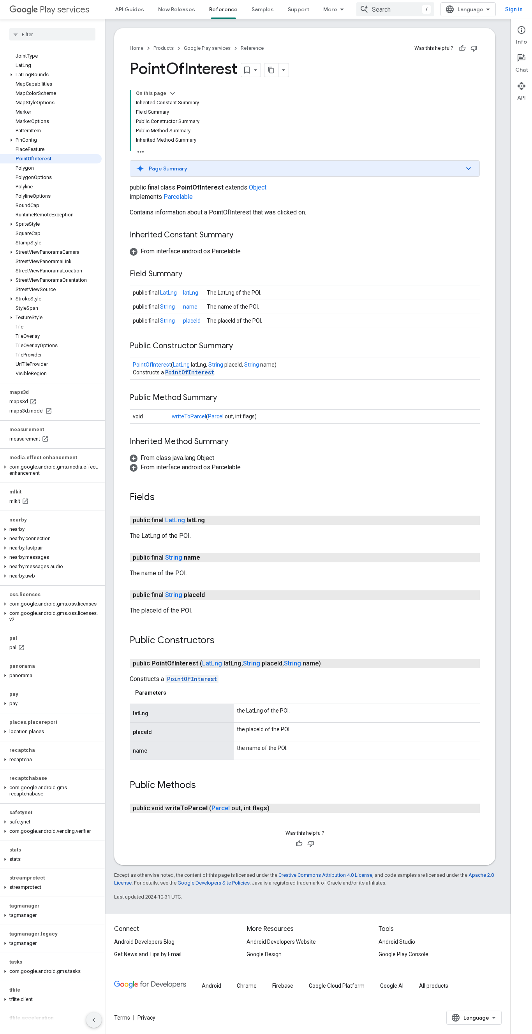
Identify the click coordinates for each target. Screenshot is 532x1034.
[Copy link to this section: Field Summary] (190, 274)
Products (163, 48)
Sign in (514, 9)
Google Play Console (403, 954)
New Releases (176, 9)
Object (257, 187)
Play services (64, 9)
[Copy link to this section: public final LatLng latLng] (212, 520)
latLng (190, 293)
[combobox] (395, 9)
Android (211, 986)
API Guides (129, 9)
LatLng (168, 293)
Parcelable (178, 196)
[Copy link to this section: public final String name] (208, 557)
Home (136, 48)
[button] (51, 74)
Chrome (247, 986)
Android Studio (397, 942)
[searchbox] (52, 34)
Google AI (391, 986)
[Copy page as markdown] (271, 70)
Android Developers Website (281, 942)
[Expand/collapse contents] (172, 93)
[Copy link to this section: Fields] (162, 497)
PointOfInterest (152, 365)
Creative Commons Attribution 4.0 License (325, 875)
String (167, 307)
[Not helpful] (474, 48)
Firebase (282, 986)
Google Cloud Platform (337, 986)
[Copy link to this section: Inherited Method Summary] (236, 442)
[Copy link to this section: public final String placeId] (212, 595)
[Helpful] (462, 48)
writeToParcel (189, 416)
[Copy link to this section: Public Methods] (203, 785)
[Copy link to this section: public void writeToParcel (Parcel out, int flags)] (277, 808)
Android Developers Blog (144, 942)
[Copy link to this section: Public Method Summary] (225, 398)
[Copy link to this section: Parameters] (174, 692)
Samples (263, 9)
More (330, 9)
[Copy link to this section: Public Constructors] (222, 641)
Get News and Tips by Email (147, 954)
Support (298, 9)
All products (433, 986)
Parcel (216, 416)
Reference (223, 9)
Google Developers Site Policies (214, 883)
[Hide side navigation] (94, 1020)
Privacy (146, 1018)
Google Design (264, 954)
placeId (192, 321)
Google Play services (207, 48)
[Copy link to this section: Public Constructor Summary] (240, 346)
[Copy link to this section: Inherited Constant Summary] (241, 235)
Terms (122, 1018)
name (190, 307)
